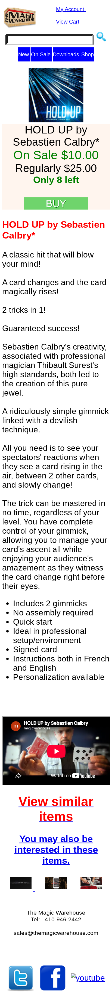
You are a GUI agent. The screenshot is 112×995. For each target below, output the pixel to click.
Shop (87, 54)
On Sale (41, 54)
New (24, 54)
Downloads (67, 54)
